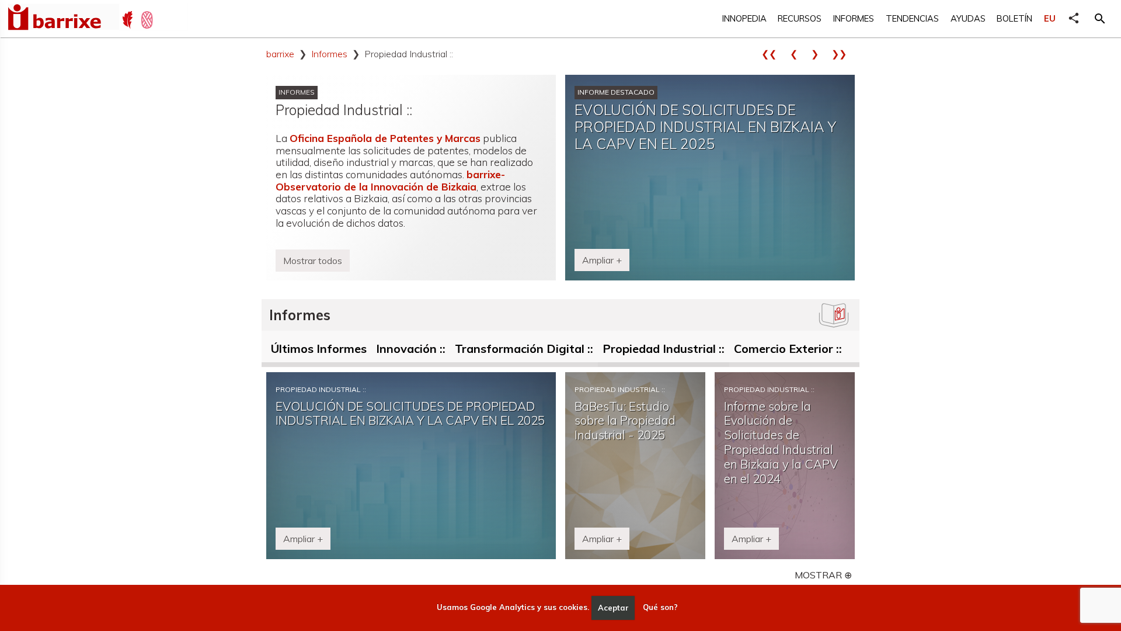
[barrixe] (63, 18)
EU (1050, 18)
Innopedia (744, 18)
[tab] (318, 351)
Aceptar (613, 607)
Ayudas (968, 18)
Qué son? (660, 607)
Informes (853, 18)
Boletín (1014, 18)
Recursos (799, 18)
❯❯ (843, 54)
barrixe (280, 54)
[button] (1100, 19)
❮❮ (773, 54)
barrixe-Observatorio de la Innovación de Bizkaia (390, 180)
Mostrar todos (312, 260)
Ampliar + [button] (602, 260)
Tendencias (912, 18)
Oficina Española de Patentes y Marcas (385, 138)
